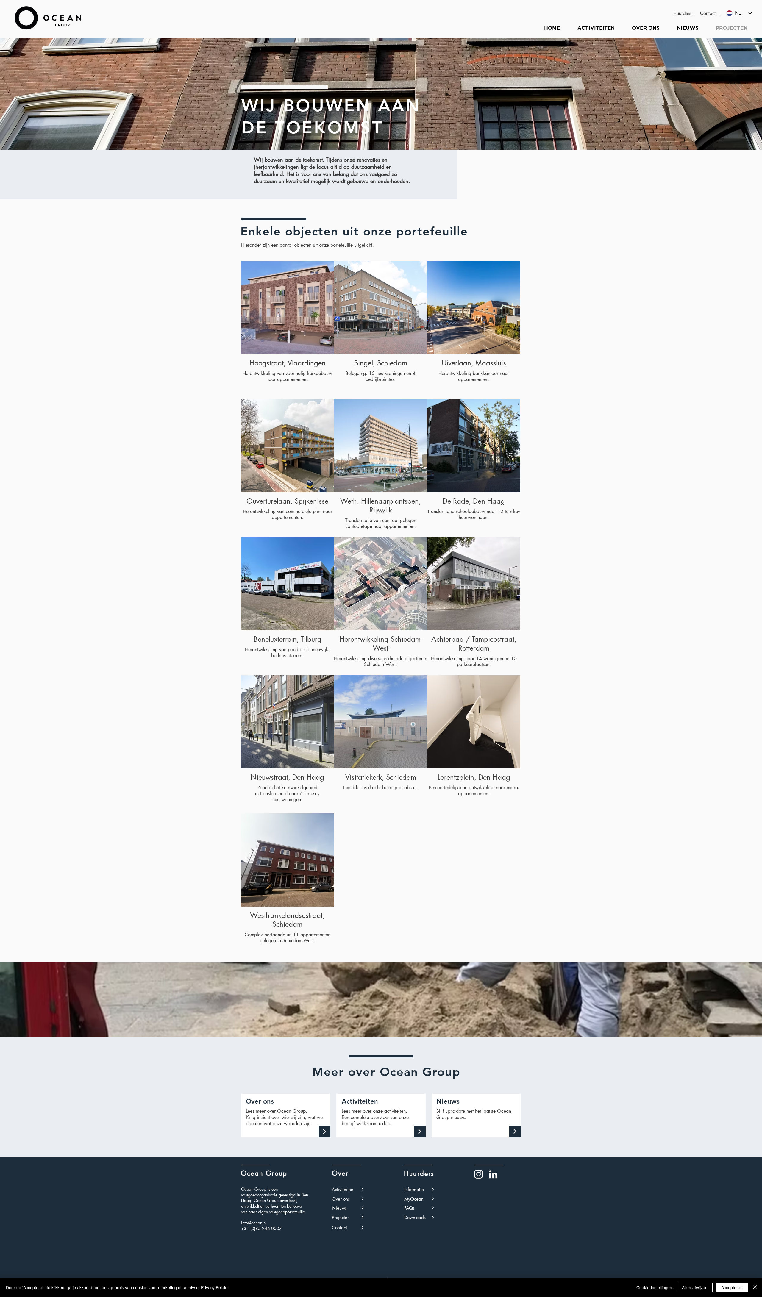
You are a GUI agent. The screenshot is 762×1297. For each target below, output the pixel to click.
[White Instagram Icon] (478, 1174)
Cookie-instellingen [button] (654, 1287)
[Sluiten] (754, 1287)
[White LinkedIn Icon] (493, 1174)
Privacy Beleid (214, 1287)
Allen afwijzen (695, 1287)
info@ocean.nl (253, 1223)
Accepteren (732, 1287)
